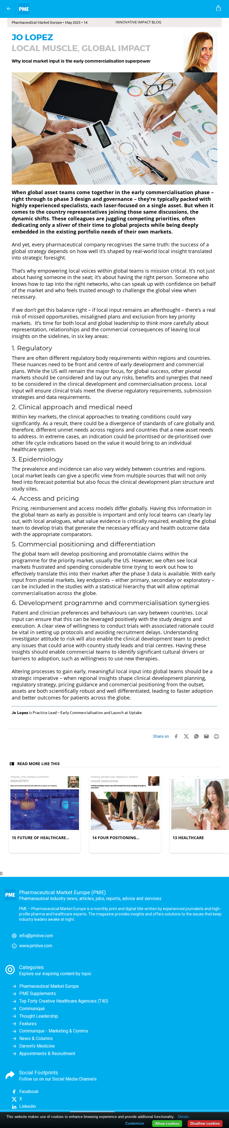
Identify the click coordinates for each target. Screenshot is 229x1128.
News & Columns (36, 1038)
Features (28, 1023)
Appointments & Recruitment (47, 1053)
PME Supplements (37, 993)
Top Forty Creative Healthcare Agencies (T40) (63, 1001)
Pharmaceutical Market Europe (49, 986)
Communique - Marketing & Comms (53, 1031)
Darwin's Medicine (37, 1046)
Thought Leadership (38, 1016)
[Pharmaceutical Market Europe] (113, 9)
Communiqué (32, 1008)
